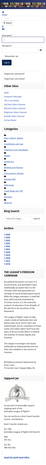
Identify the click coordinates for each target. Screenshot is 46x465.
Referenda (9, 185)
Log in (6, 62)
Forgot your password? (14, 74)
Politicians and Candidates (16, 150)
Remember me (11, 56)
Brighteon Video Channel (15, 112)
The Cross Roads (11, 100)
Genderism (9, 162)
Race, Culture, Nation (13, 138)
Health (7, 156)
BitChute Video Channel (14, 108)
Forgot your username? (14, 79)
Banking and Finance (13, 167)
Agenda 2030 (10, 179)
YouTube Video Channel (14, 104)
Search (8, 23)
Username (7, 35)
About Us (8, 203)
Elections (8, 197)
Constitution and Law (13, 144)
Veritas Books (10, 120)
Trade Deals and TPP (13, 191)
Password (7, 46)
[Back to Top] (41, 460)
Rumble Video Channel (14, 116)
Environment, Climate (14, 173)
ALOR (6, 93)
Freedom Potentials (13, 97)
